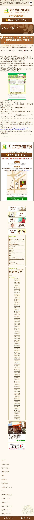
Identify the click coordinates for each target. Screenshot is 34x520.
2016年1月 (17, 352)
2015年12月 (17, 354)
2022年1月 (17, 297)
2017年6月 (17, 328)
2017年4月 (17, 331)
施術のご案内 (5, 472)
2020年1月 (17, 304)
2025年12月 (17, 282)
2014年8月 (17, 377)
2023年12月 (17, 290)
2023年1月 (17, 292)
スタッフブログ (6, 498)
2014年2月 (17, 388)
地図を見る (26, 518)
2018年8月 (17, 316)
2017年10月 (17, 324)
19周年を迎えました (14, 244)
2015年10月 (17, 357)
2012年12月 (17, 403)
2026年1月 (17, 280)
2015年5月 (17, 365)
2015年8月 (17, 360)
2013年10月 (17, 394)
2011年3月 (17, 417)
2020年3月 (17, 302)
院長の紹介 (5, 483)
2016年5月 (17, 347)
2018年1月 (17, 319)
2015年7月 (17, 362)
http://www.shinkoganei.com (22, 128)
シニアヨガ (19, 270)
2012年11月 (17, 405)
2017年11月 (17, 323)
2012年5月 (17, 410)
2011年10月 (17, 412)
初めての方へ (5, 468)
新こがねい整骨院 (17, 50)
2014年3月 (17, 386)
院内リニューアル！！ (14, 263)
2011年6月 (17, 413)
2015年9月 (17, 359)
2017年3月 (17, 333)
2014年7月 (17, 379)
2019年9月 (17, 309)
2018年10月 (17, 314)
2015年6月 (17, 364)
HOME (3, 460)
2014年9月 (17, 376)
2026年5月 (17, 278)
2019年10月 (17, 307)
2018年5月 (17, 318)
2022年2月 (17, 295)
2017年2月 (17, 335)
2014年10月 (17, 374)
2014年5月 (17, 383)
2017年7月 (17, 326)
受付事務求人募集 (7, 494)
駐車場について (6, 514)
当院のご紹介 (5, 464)
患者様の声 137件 (7, 487)
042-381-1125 (18, 20)
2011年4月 (17, 415)
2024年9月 (17, 287)
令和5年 (11, 248)
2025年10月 (17, 283)
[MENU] (31, 3)
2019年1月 (17, 312)
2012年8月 (17, 408)
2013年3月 (17, 400)
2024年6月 (17, 289)
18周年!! (11, 251)
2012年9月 (17, 406)
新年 (10, 255)
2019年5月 (17, 311)
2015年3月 (17, 367)
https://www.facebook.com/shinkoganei (12, 129)
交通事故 (4, 479)
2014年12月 (17, 371)
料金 (3, 475)
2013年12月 (17, 391)
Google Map (27, 170)
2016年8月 (17, 341)
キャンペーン (12, 269)
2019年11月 (17, 306)
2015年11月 (17, 355)
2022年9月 (17, 294)
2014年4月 (17, 384)
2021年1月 (17, 299)
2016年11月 (17, 338)
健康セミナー (28, 50)
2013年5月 (17, 398)
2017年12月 (17, 321)
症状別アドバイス (7, 510)
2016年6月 (17, 345)
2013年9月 (17, 396)
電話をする (9, 518)
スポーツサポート (7, 506)
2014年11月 (17, 372)
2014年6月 (17, 381)
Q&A (3, 491)
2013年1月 (17, 401)
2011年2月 (17, 418)
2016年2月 (17, 350)
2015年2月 (17, 369)
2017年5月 (17, 330)
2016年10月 (17, 340)
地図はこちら (21, 440)
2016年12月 (17, 336)
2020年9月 (17, 301)
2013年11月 (17, 393)
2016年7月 (17, 343)
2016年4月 (17, 348)
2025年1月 (17, 285)
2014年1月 (17, 389)
